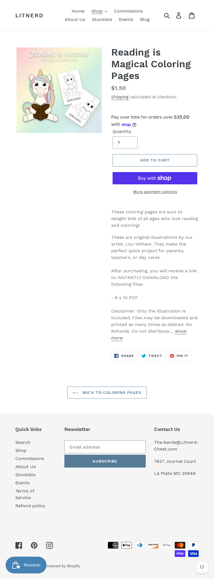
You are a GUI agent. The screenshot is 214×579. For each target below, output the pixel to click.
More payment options (155, 191)
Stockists (25, 474)
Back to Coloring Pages (111, 392)
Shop (20, 450)
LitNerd (29, 15)
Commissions (29, 458)
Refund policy (30, 505)
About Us (25, 466)
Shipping (119, 96)
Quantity (122, 131)
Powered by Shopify (62, 566)
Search (22, 442)
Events (22, 482)
